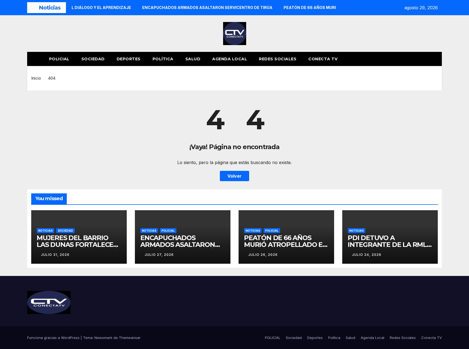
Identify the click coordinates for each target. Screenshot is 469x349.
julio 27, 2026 (159, 255)
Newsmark (103, 337)
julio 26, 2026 (263, 255)
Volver (234, 176)
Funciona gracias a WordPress (54, 337)
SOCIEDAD (65, 230)
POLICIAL (59, 58)
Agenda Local (229, 58)
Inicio (36, 78)
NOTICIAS (45, 230)
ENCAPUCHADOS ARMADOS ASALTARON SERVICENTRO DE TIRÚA (179, 244)
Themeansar (130, 337)
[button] (427, 59)
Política (163, 58)
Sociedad (93, 58)
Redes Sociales (277, 58)
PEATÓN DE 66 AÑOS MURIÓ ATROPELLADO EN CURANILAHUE (286, 244)
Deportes (129, 58)
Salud (193, 58)
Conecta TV (322, 58)
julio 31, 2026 (55, 255)
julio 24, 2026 (366, 255)
